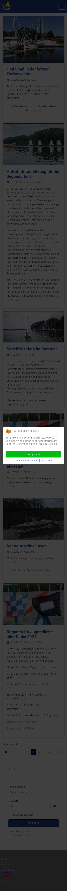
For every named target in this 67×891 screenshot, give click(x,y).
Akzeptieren (33, 454)
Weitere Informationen (26, 460)
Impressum (47, 460)
